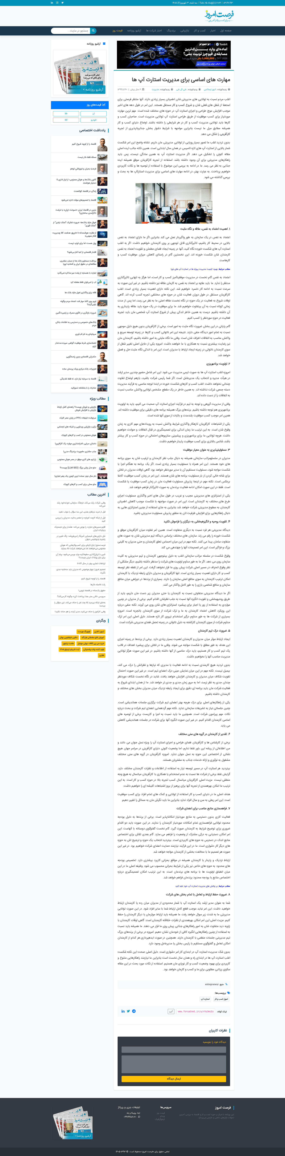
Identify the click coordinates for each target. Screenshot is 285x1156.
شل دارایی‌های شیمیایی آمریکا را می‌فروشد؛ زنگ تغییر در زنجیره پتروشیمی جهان (81, 538)
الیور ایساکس (210, 89)
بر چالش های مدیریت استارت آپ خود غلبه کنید (196, 886)
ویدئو (162, 1116)
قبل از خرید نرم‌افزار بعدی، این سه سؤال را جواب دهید (82, 512)
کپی (171, 1011)
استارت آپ (205, 999)
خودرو (93, 120)
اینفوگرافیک (160, 1119)
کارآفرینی (225, 134)
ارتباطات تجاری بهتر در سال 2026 (91, 563)
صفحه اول (226, 31)
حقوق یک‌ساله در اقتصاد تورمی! (92, 590)
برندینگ (171, 31)
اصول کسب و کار (221, 999)
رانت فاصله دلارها (98, 584)
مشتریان (177, 760)
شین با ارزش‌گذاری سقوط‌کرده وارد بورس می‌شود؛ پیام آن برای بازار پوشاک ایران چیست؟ (80, 556)
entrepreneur (212, 984)
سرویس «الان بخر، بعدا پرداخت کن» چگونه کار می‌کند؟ (81, 596)
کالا (66, 120)
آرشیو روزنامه (134, 31)
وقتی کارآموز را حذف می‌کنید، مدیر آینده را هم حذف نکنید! (80, 612)
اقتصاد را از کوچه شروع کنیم (93, 579)
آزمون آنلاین (99, 631)
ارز (94, 114)
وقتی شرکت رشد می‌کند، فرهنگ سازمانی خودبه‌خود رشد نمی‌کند (81, 504)
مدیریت (155, 89)
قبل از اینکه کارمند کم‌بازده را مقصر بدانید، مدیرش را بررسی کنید (80, 519)
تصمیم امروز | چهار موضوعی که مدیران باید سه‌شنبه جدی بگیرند (80, 571)
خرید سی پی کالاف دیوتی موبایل (91, 643)
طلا (66, 114)
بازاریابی (184, 31)
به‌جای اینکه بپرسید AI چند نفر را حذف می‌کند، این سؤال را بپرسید (79, 604)
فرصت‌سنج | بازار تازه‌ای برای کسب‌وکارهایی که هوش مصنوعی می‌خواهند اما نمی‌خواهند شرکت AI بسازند (82, 547)
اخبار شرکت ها (154, 31)
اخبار (212, 31)
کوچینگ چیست (84, 631)
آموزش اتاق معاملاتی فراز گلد (92, 637)
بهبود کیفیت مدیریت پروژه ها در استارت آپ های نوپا (194, 269)
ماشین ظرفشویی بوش (69, 637)
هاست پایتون (68, 643)
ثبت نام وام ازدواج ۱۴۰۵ (69, 649)
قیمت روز (117, 31)
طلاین (101, 655)
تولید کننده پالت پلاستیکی (93, 649)
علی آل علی (181, 89)
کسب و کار (200, 31)
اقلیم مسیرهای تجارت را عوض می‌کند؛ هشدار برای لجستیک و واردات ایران (79, 528)
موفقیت (201, 116)
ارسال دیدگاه (174, 1079)
